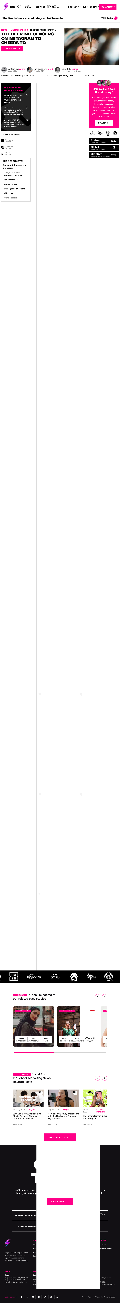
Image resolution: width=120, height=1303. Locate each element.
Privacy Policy (87, 1297)
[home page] (6, 7)
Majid (50, 69)
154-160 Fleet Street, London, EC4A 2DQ (100, 1279)
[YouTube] (33, 1297)
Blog (85, 7)
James (75, 69)
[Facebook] (21, 1297)
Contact (94, 7)
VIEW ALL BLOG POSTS (57, 1137)
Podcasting (74, 7)
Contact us (102, 1244)
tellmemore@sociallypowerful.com (102, 1284)
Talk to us (107, 18)
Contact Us (102, 123)
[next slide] (104, 996)
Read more (17, 1124)
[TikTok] (45, 1297)
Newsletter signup (105, 1248)
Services (40, 7)
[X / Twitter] (27, 1297)
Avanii (22, 69)
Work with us (58, 1202)
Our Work (28, 7)
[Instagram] (39, 1297)
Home (12, 7)
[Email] (51, 1297)
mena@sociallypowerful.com (16, 1282)
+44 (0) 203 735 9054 (97, 1282)
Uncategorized (18, 30)
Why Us (19, 7)
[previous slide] (97, 996)
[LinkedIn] (56, 1297)
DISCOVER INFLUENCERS (53, 7)
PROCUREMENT (108, 7)
